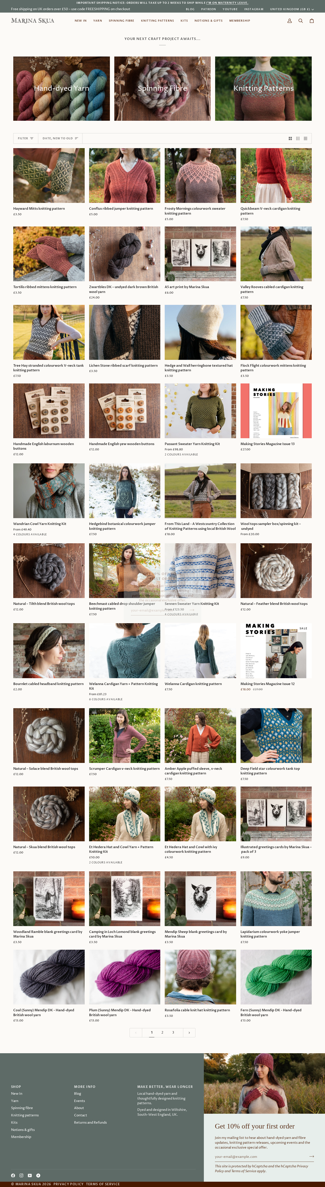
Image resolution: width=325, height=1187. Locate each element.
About (79, 1108)
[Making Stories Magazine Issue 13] (276, 410)
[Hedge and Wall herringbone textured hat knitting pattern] (200, 332)
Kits (14, 1123)
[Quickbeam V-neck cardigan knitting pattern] (276, 175)
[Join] (190, 609)
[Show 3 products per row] (298, 138)
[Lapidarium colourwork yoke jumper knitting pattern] (276, 898)
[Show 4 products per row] (307, 138)
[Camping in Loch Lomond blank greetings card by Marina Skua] (125, 898)
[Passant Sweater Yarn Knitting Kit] (200, 410)
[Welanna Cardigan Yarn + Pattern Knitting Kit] (125, 650)
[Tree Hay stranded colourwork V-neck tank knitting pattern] (49, 332)
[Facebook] (13, 1176)
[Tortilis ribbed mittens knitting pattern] (49, 253)
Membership (21, 1137)
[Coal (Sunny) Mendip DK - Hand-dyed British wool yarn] (49, 977)
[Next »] (189, 1033)
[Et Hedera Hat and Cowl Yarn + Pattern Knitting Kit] (125, 814)
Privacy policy (69, 1184)
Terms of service (103, 1184)
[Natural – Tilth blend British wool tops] (49, 570)
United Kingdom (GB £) (290, 9)
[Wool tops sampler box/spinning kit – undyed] (276, 490)
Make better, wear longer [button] (165, 1087)
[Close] (195, 570)
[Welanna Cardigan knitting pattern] (200, 650)
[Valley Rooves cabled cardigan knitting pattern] (276, 253)
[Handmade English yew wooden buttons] (125, 410)
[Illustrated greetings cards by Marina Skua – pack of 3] (276, 814)
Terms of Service (243, 1171)
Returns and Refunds (90, 1123)
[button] (97, 21)
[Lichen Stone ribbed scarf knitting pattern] (125, 332)
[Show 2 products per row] (290, 138)
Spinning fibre (22, 1108)
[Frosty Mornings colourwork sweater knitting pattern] (200, 175)
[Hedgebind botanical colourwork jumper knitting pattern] (125, 490)
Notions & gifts (23, 1130)
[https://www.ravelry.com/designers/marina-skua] (38, 1176)
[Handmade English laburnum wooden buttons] (49, 410)
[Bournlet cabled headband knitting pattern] (49, 650)
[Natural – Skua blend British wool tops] (49, 814)
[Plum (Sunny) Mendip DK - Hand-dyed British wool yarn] (125, 977)
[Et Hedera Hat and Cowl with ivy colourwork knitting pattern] (200, 814)
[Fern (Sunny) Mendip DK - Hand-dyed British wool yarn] (276, 977)
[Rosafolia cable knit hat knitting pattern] (200, 977)
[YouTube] (30, 1176)
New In (16, 1094)
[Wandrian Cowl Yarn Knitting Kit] (49, 490)
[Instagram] (21, 1176)
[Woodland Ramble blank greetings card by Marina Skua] (49, 898)
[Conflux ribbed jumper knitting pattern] (125, 175)
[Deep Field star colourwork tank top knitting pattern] (276, 735)
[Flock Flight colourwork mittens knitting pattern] (276, 332)
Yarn (14, 1101)
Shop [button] (16, 1087)
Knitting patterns (25, 1115)
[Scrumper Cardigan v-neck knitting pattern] (125, 735)
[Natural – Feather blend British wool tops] (276, 570)
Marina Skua (28, 1184)
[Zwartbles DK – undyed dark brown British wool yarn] (125, 253)
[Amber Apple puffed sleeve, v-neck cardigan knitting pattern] (200, 735)
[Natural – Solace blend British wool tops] (49, 735)
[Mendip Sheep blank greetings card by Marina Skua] (200, 898)
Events (79, 1101)
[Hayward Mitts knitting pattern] (49, 175)
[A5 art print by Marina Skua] (200, 253)
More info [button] (85, 1087)
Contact (80, 1115)
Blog (77, 1094)
